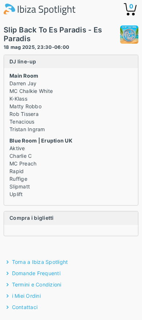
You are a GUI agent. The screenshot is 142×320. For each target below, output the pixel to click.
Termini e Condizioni (37, 284)
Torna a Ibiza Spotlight (40, 262)
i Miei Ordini (26, 296)
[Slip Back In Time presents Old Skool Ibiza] (129, 36)
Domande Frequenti (36, 273)
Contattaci (25, 307)
